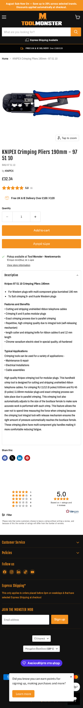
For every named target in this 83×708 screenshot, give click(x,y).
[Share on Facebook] (5, 458)
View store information (18, 265)
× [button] (71, 676)
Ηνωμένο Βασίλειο (39, 648)
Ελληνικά (39, 638)
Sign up (59, 619)
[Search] (76, 31)
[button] (41, 275)
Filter (9, 515)
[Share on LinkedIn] (20, 458)
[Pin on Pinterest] (27, 458)
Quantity (6, 208)
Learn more (23, 694)
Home (5, 58)
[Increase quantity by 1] (35, 217)
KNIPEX (9, 171)
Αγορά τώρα (41, 244)
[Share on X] (12, 458)
